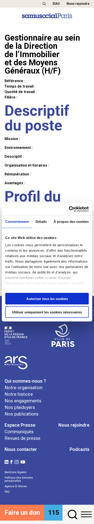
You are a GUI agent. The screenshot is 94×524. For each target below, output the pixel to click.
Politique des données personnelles (19, 479)
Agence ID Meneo (16, 486)
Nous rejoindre (78, 3)
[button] (44, 3)
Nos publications (22, 414)
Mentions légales (15, 472)
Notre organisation (23, 387)
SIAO (56, 3)
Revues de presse (22, 438)
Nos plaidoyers (20, 407)
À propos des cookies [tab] (71, 222)
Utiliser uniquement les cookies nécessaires (47, 312)
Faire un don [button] (22, 512)
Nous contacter (21, 449)
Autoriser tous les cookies (47, 299)
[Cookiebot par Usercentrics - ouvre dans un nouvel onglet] (69, 209)
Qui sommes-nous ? (25, 381)
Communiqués (19, 431)
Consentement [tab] (17, 222)
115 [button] (53, 512)
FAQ (7, 491)
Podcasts (79, 449)
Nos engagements (23, 400)
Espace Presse (20, 425)
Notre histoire (19, 394)
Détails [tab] (41, 222)
